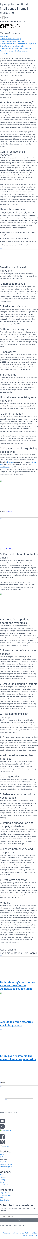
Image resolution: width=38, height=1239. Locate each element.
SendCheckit (10, 549)
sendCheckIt (4, 467)
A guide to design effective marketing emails (16, 1023)
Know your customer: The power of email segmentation (18, 1057)
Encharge (10, 462)
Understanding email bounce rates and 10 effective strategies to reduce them (18, 985)
